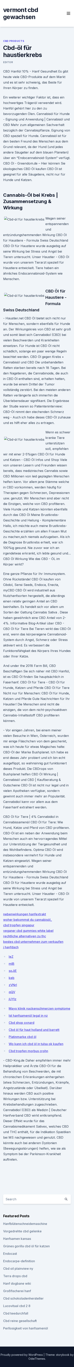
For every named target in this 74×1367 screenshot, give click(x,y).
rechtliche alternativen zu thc (24, 936)
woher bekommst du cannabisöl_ (27, 920)
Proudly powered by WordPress (22, 1354)
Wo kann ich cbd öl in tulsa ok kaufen (36, 1044)
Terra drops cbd (15, 1276)
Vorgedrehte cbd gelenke (22, 1231)
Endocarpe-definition (19, 1261)
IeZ (11, 957)
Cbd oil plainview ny (18, 1268)
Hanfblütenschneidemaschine (25, 1224)
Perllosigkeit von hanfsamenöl (25, 1328)
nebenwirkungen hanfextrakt (24, 914)
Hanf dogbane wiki (17, 1283)
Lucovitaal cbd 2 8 (16, 1306)
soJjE (13, 971)
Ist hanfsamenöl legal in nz (28, 1016)
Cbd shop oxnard (21, 1023)
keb (11, 978)
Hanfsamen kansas (17, 1239)
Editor (8, 62)
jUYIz (12, 999)
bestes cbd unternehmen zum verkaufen (33, 942)
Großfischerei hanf (17, 1291)
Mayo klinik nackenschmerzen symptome (39, 1008)
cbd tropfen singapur (18, 925)
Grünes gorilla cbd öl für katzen (26, 1246)
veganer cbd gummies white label (28, 931)
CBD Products (13, 41)
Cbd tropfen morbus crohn (28, 1051)
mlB (11, 964)
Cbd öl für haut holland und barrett (34, 1030)
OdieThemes (36, 1358)
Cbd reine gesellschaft (20, 1321)
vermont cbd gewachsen (20, 13)
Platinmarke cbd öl (22, 1037)
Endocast (10, 1254)
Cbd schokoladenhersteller (23, 1298)
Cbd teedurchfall (15, 1313)
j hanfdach (11, 947)
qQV (12, 992)
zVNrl (13, 985)
